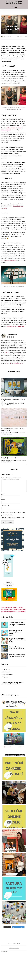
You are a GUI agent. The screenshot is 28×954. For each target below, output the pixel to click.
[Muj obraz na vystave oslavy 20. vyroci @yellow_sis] (14, 864)
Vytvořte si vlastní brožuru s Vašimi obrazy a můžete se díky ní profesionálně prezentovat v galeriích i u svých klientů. (13, 609)
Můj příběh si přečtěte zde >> (16, 363)
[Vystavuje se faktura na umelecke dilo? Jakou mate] (14, 888)
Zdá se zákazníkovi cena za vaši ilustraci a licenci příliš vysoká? (17, 624)
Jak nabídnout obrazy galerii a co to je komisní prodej (12, 429)
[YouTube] (13, 337)
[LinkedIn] (11, 337)
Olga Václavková (7, 36)
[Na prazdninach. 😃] (14, 792)
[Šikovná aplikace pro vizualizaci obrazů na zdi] (14, 387)
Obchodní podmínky (14, 948)
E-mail (3, 499)
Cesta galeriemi (6, 669)
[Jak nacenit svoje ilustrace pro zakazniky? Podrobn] (14, 768)
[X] (9, 337)
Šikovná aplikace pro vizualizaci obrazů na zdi (13, 400)
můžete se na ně (15, 326)
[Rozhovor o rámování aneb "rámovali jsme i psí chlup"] (4, 656)
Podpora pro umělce (8, 674)
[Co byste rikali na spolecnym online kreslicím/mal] (14, 816)
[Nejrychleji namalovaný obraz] (14, 446)
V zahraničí (5, 677)
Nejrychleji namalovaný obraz (10, 458)
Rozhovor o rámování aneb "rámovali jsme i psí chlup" (17, 655)
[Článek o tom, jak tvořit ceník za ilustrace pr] (14, 744)
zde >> (7, 352)
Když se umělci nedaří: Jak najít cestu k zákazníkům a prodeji (17, 639)
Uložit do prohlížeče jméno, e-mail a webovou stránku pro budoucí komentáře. (13, 514)
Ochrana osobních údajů (14, 943)
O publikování (6, 672)
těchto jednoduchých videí (8, 260)
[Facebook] (8, 337)
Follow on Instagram (18, 927)
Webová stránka (5, 505)
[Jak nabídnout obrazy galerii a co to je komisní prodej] (14, 417)
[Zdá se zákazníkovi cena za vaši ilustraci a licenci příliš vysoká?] (4, 625)
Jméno (3, 494)
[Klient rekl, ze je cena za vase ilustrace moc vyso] (14, 720)
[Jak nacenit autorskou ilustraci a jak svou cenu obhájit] (4, 633)
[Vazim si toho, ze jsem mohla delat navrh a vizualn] (14, 840)
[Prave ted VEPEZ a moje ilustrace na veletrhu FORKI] (14, 912)
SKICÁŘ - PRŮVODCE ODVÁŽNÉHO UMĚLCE (14, 2)
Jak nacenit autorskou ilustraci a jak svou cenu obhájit (16, 632)
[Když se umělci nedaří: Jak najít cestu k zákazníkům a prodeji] (4, 640)
